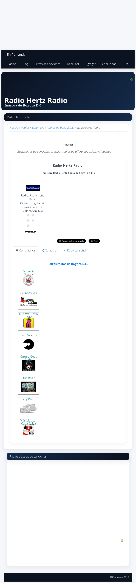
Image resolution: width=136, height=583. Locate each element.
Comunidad (109, 64)
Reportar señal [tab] (76, 250)
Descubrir (73, 64)
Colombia (38, 128)
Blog (25, 64)
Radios (11, 64)
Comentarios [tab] (26, 250)
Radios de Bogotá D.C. (60, 128)
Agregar (91, 64)
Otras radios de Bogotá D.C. (68, 264)
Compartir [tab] (51, 250)
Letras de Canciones (48, 64)
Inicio (14, 128)
